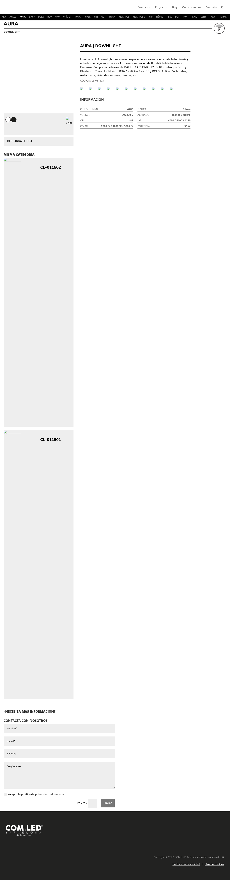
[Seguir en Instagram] (208, 829)
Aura (23, 17)
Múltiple (124, 17)
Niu (151, 17)
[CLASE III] (92, 88)
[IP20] (155, 88)
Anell (13, 17)
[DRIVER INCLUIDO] (128, 88)
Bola (41, 17)
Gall (88, 17)
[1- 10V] (83, 88)
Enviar (108, 803)
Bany (32, 17)
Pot (177, 17)
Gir (96, 17)
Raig (194, 17)
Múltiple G (139, 17)
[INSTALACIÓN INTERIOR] (146, 88)
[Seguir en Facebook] (198, 829)
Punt (185, 17)
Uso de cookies (214, 864)
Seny (203, 17)
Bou (49, 17)
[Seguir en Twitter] (219, 829)
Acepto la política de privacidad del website (36, 794)
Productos (144, 7)
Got (103, 17)
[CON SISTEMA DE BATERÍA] (101, 88)
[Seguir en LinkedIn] (187, 829)
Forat (78, 17)
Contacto (211, 7)
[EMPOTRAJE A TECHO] (137, 88)
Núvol (159, 17)
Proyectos (161, 7)
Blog (175, 7)
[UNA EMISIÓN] (173, 88)
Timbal (222, 17)
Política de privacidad (186, 864)
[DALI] (110, 88)
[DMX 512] (119, 88)
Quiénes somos (191, 7)
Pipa (169, 17)
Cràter (67, 17)
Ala (4, 17)
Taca (212, 17)
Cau (57, 17)
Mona (112, 17)
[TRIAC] (164, 88)
